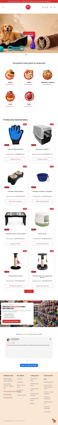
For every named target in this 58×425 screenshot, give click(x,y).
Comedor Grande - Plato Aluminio (15, 234)
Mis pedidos (20, 382)
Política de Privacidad (47, 407)
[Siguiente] (30, 360)
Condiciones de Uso (48, 402)
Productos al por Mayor (11, 321)
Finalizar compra (21, 395)
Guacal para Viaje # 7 (42, 149)
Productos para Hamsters (34, 394)
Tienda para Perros (33, 379)
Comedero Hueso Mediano (16, 191)
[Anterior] (27, 360)
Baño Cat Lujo (42, 234)
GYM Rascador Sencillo (15, 276)
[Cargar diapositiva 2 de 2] (28, 55)
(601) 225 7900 (8, 397)
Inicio (45, 379)
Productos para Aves (34, 389)
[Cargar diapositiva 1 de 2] (26, 55)
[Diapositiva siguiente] (31, 54)
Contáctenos (47, 411)
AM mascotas (10, 420)
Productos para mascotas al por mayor (48, 387)
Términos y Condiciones (47, 397)
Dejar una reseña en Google (29, 365)
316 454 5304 (7, 394)
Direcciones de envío (21, 386)
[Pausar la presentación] (35, 54)
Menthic (32, 403)
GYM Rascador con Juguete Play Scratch (42, 276)
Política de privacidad (20, 420)
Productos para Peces (34, 399)
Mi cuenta (19, 379)
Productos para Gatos (34, 384)
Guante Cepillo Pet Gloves (15, 149)
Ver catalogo (25, 33)
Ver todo (29, 291)
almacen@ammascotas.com (12, 391)
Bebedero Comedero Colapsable (42, 191)
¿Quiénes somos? (48, 382)
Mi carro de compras (20, 391)
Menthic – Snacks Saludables (48, 392)
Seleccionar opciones (15, 201)
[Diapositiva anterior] (22, 54)
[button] (3, 7)
